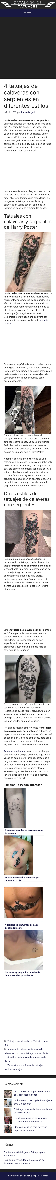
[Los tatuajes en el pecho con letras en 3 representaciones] (8, 1094)
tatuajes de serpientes (37, 1053)
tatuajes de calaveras (18, 1049)
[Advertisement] (28, 46)
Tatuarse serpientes (14, 751)
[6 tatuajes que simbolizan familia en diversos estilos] (8, 1112)
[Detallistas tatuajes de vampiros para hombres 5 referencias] (8, 1121)
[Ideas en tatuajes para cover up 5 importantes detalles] (8, 1129)
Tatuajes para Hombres (19, 1041)
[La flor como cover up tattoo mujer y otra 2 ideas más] (8, 1103)
